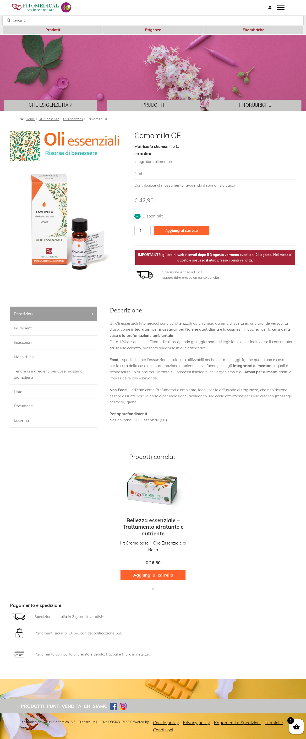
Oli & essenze (48, 119)
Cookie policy (166, 722)
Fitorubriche (253, 29)
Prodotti (52, 29)
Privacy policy (196, 722)
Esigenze (153, 29)
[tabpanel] (153, 526)
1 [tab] (153, 589)
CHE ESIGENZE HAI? (50, 105)
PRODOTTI (153, 105)
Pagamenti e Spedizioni (237, 722)
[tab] (53, 314)
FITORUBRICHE (255, 105)
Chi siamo (96, 706)
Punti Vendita (64, 706)
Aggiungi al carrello (181, 230)
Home (30, 119)
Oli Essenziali (73, 119)
